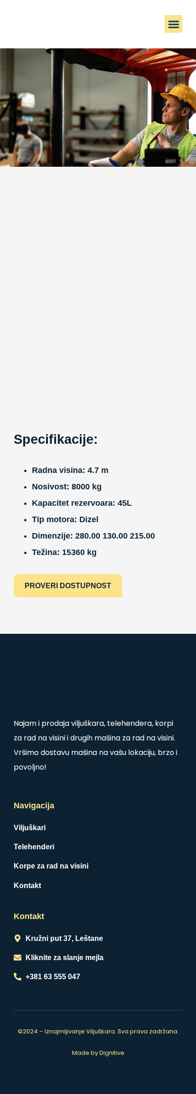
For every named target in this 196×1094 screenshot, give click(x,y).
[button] (173, 24)
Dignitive (111, 1052)
